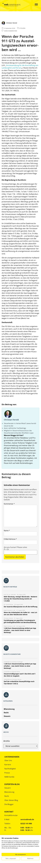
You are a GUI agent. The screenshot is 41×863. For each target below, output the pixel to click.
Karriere (7, 764)
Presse (7, 773)
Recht (6, 796)
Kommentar (9, 504)
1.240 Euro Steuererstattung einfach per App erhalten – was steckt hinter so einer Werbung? (20, 666)
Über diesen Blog (11, 800)
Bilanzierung (9, 792)
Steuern (7, 788)
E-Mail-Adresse (10, 539)
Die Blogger (9, 804)
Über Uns (8, 760)
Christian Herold (11, 419)
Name (7, 530)
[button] (35, 4)
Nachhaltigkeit (10, 768)
